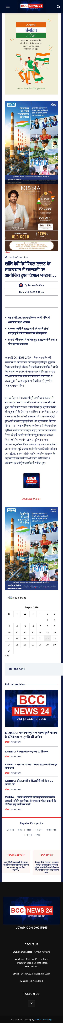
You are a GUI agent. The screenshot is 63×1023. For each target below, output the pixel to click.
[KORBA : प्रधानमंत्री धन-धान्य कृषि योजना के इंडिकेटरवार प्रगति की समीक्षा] (31, 708)
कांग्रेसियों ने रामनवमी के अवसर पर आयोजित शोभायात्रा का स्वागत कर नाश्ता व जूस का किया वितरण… (16, 866)
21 (40, 638)
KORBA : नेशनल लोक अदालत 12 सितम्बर (26, 751)
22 (47, 638)
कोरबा (7, 252)
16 (54, 632)
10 (9, 632)
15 (47, 632)
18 (17, 638)
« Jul (7, 655)
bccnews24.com (36, 285)
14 (40, 632)
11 (17, 632)
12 (25, 632)
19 (25, 638)
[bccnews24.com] (22, 285)
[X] (24, 301)
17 (9, 638)
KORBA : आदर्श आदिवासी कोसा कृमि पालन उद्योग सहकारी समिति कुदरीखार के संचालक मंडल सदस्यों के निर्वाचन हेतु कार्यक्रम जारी (30, 801)
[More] (46, 301)
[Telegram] (31, 301)
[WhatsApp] (39, 301)
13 (33, 632)
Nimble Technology (43, 1019)
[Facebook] (16, 301)
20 (33, 638)
